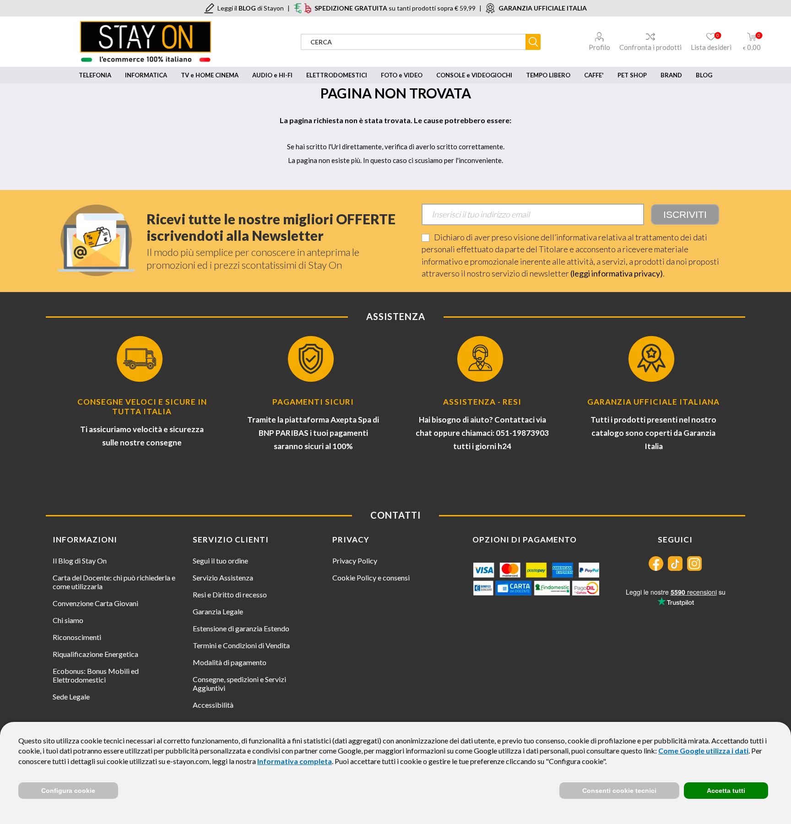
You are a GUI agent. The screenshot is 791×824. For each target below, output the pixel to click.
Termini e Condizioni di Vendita (241, 645)
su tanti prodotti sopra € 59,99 (395, 8)
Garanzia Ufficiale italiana (653, 402)
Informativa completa (294, 761)
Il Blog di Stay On (80, 560)
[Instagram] (694, 563)
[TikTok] (675, 563)
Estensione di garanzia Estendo (241, 628)
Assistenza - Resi (482, 402)
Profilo (599, 47)
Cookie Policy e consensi (371, 577)
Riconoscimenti (77, 637)
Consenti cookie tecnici (619, 790)
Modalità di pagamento (229, 662)
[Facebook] (656, 563)
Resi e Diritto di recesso (230, 594)
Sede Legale (71, 696)
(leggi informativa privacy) (616, 273)
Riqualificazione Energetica (95, 654)
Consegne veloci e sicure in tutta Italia (142, 406)
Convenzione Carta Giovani (95, 603)
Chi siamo (68, 620)
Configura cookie (68, 790)
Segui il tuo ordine (220, 560)
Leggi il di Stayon (250, 8)
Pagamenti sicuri (313, 402)
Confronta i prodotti (650, 47)
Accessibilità (213, 704)
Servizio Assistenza (223, 577)
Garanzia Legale (218, 611)
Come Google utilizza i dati (703, 750)
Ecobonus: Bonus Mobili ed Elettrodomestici (96, 675)
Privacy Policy (354, 560)
